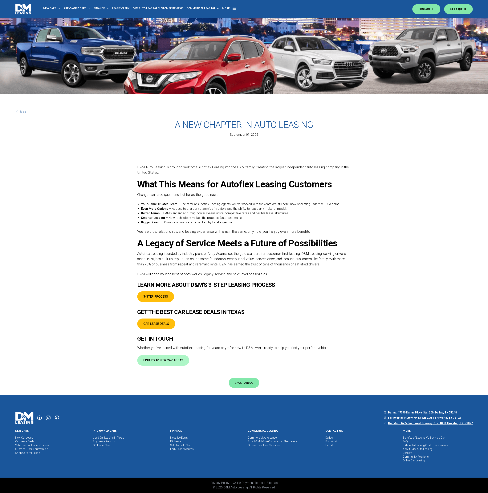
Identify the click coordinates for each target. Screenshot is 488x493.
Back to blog (244, 382)
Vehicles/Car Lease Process (32, 445)
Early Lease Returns (182, 449)
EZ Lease (175, 441)
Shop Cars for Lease (27, 452)
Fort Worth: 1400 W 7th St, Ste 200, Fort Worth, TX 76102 (424, 417)
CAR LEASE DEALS (156, 324)
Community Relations (416, 456)
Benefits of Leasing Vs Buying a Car (424, 437)
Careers (407, 452)
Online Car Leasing (414, 460)
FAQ (405, 441)
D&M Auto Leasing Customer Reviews (425, 445)
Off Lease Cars (102, 445)
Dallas (329, 437)
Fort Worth (331, 441)
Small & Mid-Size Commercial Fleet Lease (272, 441)
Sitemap (272, 483)
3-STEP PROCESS (155, 296)
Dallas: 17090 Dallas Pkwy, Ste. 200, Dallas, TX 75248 (422, 412)
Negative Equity (179, 437)
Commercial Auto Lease (262, 437)
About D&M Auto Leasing (418, 449)
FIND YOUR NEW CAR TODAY (163, 360)
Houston (330, 445)
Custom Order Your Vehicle (31, 449)
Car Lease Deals (24, 441)
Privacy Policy (219, 483)
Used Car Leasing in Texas (108, 437)
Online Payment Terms (248, 483)
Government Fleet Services (264, 445)
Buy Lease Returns (104, 441)
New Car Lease (24, 437)
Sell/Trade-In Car (180, 445)
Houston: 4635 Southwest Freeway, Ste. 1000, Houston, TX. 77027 (430, 423)
